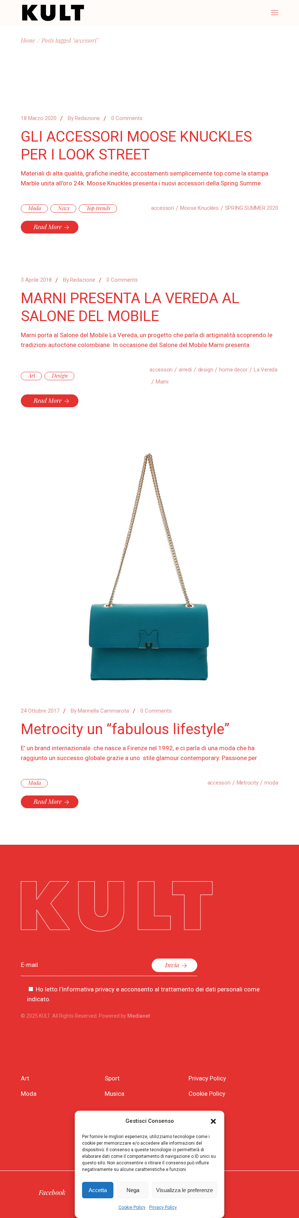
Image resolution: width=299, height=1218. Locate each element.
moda (271, 782)
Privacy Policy (163, 1207)
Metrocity (248, 782)
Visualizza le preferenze (184, 1190)
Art (31, 375)
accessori (162, 208)
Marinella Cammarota (100, 711)
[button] (213, 1121)
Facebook (52, 1192)
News (64, 208)
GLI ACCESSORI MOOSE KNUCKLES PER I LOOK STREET (136, 145)
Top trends (98, 208)
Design (60, 375)
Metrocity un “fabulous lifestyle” (125, 729)
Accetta (98, 1190)
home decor (233, 369)
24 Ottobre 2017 (40, 711)
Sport (112, 1078)
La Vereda (265, 369)
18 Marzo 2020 (39, 118)
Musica (114, 1093)
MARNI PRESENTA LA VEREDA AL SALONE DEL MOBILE (130, 307)
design (205, 369)
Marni (162, 381)
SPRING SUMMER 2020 (251, 208)
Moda (34, 208)
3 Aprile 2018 (36, 280)
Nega (133, 1190)
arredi (185, 369)
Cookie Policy (132, 1207)
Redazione (84, 118)
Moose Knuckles (199, 208)
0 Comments (127, 118)
